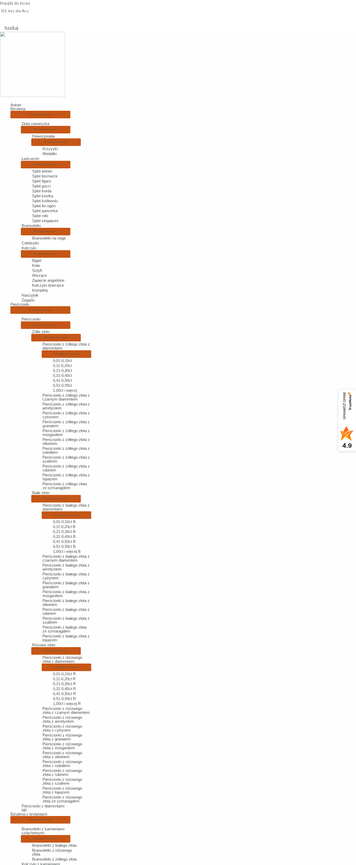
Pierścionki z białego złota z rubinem (66, 611)
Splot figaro (41, 181)
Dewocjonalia (43, 136)
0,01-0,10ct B (64, 521)
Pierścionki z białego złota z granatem (66, 585)
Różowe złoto (43, 645)
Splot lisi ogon (44, 206)
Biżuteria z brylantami (28, 814)
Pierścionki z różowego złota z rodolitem (62, 763)
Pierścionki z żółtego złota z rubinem (66, 468)
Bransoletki (31, 225)
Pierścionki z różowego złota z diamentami (62, 659)
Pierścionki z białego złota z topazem (66, 638)
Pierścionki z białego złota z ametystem (66, 567)
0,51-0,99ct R (64, 698)
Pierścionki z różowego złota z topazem (62, 790)
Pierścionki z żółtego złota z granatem (66, 424)
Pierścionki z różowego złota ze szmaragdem (62, 799)
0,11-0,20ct (62, 365)
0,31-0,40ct (62, 375)
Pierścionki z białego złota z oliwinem (66, 602)
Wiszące (39, 275)
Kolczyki (29, 248)
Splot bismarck (45, 176)
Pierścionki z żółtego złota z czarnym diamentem (66, 397)
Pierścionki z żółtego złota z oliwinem (66, 441)
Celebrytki (30, 243)
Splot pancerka (45, 210)
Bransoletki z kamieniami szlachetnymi (43, 831)
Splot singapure (45, 220)
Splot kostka (42, 196)
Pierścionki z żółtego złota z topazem (66, 477)
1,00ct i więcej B (67, 551)
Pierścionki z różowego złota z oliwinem (62, 755)
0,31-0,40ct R (64, 688)
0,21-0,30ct (62, 370)
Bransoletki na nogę (49, 238)
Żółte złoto (41, 331)
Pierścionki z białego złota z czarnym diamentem (66, 558)
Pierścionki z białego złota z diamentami (66, 507)
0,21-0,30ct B (64, 531)
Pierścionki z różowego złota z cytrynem (62, 728)
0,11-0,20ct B (64, 526)
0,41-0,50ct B (64, 541)
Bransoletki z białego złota (54, 845)
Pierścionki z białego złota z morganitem (66, 594)
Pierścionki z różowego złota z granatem (62, 737)
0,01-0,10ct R (64, 674)
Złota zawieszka (35, 123)
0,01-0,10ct (62, 360)
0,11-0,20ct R (64, 679)
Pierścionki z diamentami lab (43, 808)
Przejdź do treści (15, 3)
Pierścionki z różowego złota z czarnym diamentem (66, 710)
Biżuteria (17, 109)
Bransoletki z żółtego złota (54, 859)
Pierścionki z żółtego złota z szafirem (66, 459)
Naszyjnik (30, 295)
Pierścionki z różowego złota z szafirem (62, 781)
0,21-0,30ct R (64, 684)
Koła (36, 265)
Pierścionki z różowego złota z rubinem (62, 772)
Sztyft (37, 270)
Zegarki (28, 300)
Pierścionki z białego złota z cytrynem (66, 576)
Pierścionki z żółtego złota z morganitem (66, 432)
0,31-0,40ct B (64, 536)
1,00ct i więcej (65, 390)
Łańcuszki (30, 158)
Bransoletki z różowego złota (52, 852)
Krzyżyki (50, 148)
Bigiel (36, 260)
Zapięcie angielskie (48, 280)
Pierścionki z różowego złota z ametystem (62, 719)
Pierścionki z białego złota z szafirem (66, 620)
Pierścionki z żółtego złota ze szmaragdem (64, 486)
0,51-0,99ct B (64, 546)
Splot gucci (41, 186)
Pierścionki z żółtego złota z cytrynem (66, 415)
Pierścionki (19, 304)
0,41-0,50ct (62, 380)
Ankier (15, 105)
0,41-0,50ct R (64, 693)
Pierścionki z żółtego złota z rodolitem (66, 450)
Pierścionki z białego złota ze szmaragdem (64, 629)
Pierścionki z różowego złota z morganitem (62, 746)
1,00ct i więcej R (67, 703)
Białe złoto (41, 492)
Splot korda (41, 191)
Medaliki (49, 153)
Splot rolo (40, 215)
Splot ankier (42, 171)
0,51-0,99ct (62, 385)
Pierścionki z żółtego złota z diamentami (66, 346)
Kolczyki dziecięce (48, 285)
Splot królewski (45, 201)
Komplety (40, 290)
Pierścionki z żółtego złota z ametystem (66, 406)
